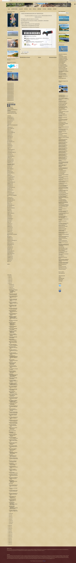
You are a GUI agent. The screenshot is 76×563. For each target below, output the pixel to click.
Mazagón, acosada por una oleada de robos (12, 461)
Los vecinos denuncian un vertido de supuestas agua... (13, 418)
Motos (8, 202)
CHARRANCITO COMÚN (63, 59)
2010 (9, 539)
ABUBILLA (61, 55)
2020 (9, 525)
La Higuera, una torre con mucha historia (63, 183)
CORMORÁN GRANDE (62, 60)
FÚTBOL (8, 180)
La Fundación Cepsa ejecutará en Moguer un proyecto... (13, 381)
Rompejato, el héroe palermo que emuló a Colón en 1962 (63, 263)
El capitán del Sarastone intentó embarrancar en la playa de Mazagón (63, 107)
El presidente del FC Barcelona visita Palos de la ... (13, 347)
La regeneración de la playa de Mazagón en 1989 (63, 190)
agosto (10, 513)
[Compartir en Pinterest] (28, 52)
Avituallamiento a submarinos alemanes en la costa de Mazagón (63, 96)
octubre (10, 287)
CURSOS (25, 53)
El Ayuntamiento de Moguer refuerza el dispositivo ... (12, 500)
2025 (9, 277)
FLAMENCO (9, 178)
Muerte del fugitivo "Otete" (63, 248)
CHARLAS (9, 145)
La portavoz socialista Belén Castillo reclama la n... (13, 440)
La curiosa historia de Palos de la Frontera (63, 177)
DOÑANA (34, 9)
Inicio (9, 9)
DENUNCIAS (9, 160)
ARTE (8, 129)
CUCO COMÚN (61, 63)
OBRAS (8, 210)
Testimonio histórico (62, 269)
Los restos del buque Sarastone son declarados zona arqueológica (63, 217)
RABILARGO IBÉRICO (62, 73)
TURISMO (9, 257)
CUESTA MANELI (10, 108)
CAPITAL (9, 144)
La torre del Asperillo (62, 192)
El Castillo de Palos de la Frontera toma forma (13, 308)
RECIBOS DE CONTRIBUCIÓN (12, 432)
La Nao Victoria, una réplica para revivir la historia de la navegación (63, 188)
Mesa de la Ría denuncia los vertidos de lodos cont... (13, 387)
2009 (9, 541)
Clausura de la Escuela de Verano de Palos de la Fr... (13, 486)
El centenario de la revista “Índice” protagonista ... (13, 420)
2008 (9, 542)
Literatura (9, 197)
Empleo (8, 170)
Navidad (8, 206)
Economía (9, 166)
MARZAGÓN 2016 (10, 96)
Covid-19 (8, 153)
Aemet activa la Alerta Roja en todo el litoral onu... (13, 342)
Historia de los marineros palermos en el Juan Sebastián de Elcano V (63, 152)
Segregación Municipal (11, 240)
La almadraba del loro (62, 170)
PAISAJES (9, 215)
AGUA (8, 122)
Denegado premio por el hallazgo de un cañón (63, 101)
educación (9, 167)
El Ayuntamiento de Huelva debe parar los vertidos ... (13, 311)
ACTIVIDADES (9, 118)
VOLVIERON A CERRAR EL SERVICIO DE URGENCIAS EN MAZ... (13, 384)
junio (10, 516)
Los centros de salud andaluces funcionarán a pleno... (13, 353)
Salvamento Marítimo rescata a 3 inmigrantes (13, 345)
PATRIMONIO (9, 218)
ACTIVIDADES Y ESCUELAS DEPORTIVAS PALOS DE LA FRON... (13, 503)
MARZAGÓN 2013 (10, 100)
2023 (9, 280)
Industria (8, 191)
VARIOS (8, 260)
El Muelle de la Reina (62, 122)
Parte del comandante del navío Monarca (63, 252)
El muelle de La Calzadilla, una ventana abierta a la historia (63, 120)
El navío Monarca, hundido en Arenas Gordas (63, 124)
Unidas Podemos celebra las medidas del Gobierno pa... (13, 395)
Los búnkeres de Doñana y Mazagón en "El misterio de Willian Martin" (63, 202)
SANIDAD (9, 239)
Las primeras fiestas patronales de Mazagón (63, 200)
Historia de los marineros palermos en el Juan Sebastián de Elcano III (63, 146)
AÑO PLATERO (10, 128)
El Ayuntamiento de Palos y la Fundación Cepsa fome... (13, 398)
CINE (8, 148)
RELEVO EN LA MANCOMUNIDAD (12, 339)
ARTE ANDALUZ (62, 273)
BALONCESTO (9, 141)
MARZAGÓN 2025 (10, 84)
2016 (9, 531)
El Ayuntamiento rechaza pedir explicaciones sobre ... (13, 297)
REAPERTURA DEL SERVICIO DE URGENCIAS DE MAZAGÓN (12, 323)
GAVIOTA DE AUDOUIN (63, 68)
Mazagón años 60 (62, 227)
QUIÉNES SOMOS (14, 9)
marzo (10, 520)
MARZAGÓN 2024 (10, 85)
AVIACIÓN (9, 137)
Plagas (8, 222)
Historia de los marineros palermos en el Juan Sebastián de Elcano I (63, 140)
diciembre (11, 284)
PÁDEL (8, 214)
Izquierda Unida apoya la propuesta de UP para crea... (13, 494)
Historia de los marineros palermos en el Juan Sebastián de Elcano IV (63, 149)
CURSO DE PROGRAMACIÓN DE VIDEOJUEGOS (13, 452)
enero (10, 523)
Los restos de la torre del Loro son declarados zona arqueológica (64, 214)
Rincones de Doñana (12, 430)
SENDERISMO (9, 244)
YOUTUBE (60, 281)
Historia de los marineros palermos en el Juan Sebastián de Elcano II (63, 143)
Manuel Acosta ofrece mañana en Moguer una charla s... (13, 303)
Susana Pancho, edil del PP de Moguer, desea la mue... (13, 446)
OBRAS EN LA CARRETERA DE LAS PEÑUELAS (13, 481)
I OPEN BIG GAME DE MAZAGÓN (12, 327)
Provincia (9, 230)
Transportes (9, 256)
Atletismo (9, 135)
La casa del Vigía (61, 173)
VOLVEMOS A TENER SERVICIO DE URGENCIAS (12, 332)
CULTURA (44, 9)
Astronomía (9, 133)
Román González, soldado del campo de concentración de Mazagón (63, 260)
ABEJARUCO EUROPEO (63, 54)
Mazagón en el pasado (62, 228)
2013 (9, 535)
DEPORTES (49, 9)
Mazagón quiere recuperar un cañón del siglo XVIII (64, 237)
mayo (10, 517)
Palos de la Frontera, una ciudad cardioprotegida (13, 412)
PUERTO (8, 231)
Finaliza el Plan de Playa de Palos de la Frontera (13, 423)
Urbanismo (9, 258)
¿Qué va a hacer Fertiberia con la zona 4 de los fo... (13, 360)
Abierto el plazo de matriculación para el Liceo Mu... (13, 409)
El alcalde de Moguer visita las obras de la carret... (13, 425)
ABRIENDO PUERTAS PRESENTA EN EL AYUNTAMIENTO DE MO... (13, 317)
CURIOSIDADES (10, 156)
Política (8, 225)
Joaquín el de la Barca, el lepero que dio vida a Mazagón (63, 166)
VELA (8, 261)
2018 (9, 528)
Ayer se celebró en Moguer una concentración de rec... (13, 392)
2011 (9, 538)
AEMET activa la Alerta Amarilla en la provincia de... (13, 428)
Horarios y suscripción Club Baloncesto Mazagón (13, 435)
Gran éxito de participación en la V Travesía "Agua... (13, 464)
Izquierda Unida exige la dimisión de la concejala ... (13, 443)
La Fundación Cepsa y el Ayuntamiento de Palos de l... (13, 475)
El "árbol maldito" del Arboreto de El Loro (62, 105)
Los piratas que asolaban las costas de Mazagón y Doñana (63, 205)
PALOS (30, 9)
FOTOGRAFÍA (9, 179)
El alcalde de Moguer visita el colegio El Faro (13, 438)
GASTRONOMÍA (10, 182)
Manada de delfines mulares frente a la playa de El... (12, 372)
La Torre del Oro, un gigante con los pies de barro (63, 194)
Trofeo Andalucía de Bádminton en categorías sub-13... (12, 497)
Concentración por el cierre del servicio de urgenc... (13, 366)
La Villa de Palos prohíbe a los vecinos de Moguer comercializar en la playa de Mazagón (63, 197)
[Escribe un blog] (25, 52)
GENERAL (9, 183)
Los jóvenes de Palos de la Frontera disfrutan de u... (13, 491)
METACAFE (61, 279)
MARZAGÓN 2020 (10, 91)
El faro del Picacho (62, 113)
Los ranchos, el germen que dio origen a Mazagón (63, 211)
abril (10, 519)
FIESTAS (8, 175)
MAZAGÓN (21, 9)
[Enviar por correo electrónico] (24, 52)
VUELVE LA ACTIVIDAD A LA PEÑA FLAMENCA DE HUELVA (13, 291)
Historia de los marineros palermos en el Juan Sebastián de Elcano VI (63, 155)
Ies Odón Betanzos (10, 187)
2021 (9, 283)
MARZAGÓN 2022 (10, 88)
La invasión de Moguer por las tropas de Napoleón (63, 185)
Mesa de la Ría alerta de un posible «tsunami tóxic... (13, 415)
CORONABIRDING (62, 62)
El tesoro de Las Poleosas (63, 133)
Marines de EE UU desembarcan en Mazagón (63, 225)
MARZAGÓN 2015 (10, 97)
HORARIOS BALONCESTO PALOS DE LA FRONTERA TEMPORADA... (13, 375)
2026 (9, 276)
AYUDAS (9, 140)
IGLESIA (8, 188)
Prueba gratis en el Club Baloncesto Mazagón (13, 294)
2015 (9, 532)
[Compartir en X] (26, 52)
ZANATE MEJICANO (62, 78)
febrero (10, 522)
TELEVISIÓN (9, 252)
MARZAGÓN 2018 (10, 93)
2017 (9, 529)
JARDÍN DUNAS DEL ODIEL (12, 113)
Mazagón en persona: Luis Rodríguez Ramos (63, 232)
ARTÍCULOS (9, 131)
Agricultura (9, 121)
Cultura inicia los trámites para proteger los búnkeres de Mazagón (64, 99)
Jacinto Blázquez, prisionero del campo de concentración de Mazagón (63, 163)
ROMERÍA (9, 237)
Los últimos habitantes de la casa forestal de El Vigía (63, 223)
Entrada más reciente (25, 57)
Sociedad (8, 245)
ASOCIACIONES (10, 132)
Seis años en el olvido (62, 266)
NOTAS (8, 209)
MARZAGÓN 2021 (10, 89)
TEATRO (8, 249)
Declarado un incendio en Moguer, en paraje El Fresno (13, 478)
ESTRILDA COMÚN (62, 67)
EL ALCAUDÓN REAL (62, 64)
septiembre (11, 288)
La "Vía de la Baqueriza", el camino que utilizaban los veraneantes (63, 168)
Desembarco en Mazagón (63, 103)
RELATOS (9, 236)
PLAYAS (8, 223)
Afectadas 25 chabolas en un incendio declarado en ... (13, 406)
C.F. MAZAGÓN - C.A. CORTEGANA (12, 404)
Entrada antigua (53, 57)
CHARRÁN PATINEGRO (63, 58)
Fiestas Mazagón (10, 176)
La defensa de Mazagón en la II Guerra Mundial (63, 181)
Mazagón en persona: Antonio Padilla (62, 230)
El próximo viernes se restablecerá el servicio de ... (13, 350)
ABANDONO (9, 117)
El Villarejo (60, 134)
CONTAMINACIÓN (10, 152)
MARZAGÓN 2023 (10, 87)
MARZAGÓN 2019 (10, 92)
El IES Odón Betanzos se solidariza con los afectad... (13, 314)
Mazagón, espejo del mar (63, 240)
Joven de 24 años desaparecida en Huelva (13, 472)
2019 (9, 526)
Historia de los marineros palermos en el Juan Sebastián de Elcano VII (63, 158)
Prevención (9, 227)
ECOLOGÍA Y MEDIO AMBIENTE (11, 164)
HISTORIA (39, 9)
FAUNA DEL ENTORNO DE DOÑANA (13, 329)
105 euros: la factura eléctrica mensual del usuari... (13, 470)
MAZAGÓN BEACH (15, 4)
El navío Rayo (61, 125)
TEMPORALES (9, 253)
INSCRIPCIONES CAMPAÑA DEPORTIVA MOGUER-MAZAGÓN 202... (13, 507)
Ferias (8, 174)
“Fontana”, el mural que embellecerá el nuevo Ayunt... (13, 300)
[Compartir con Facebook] (27, 52)
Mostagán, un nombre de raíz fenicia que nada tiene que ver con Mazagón (64, 245)
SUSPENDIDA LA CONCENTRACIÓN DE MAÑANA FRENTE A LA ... (13, 357)
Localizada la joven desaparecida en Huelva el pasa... (13, 467)
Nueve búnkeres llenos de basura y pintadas (63, 250)
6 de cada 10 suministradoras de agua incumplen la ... (13, 455)
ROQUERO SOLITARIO (63, 74)
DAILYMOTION (61, 278)
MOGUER (26, 9)
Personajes (9, 219)
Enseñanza (9, 171)
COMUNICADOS (10, 149)
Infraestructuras (10, 192)
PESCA (8, 221)
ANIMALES (9, 127)
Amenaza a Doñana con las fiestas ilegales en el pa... (13, 511)
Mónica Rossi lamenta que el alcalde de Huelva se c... (13, 449)
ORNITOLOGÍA (10, 213)
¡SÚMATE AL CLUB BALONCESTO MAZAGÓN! (12, 363)
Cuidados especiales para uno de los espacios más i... (13, 459)
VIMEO (60, 277)
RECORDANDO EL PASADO (12, 234)
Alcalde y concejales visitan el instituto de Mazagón (13, 335)
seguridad (9, 241)
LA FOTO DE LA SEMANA (12, 195)
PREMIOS (9, 226)
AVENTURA (9, 136)
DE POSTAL (11, 483)
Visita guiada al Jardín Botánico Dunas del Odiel (12, 306)
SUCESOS (54, 9)
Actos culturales (10, 119)
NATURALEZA (10, 205)
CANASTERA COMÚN (63, 56)
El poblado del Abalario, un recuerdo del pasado (63, 129)
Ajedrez (8, 123)
